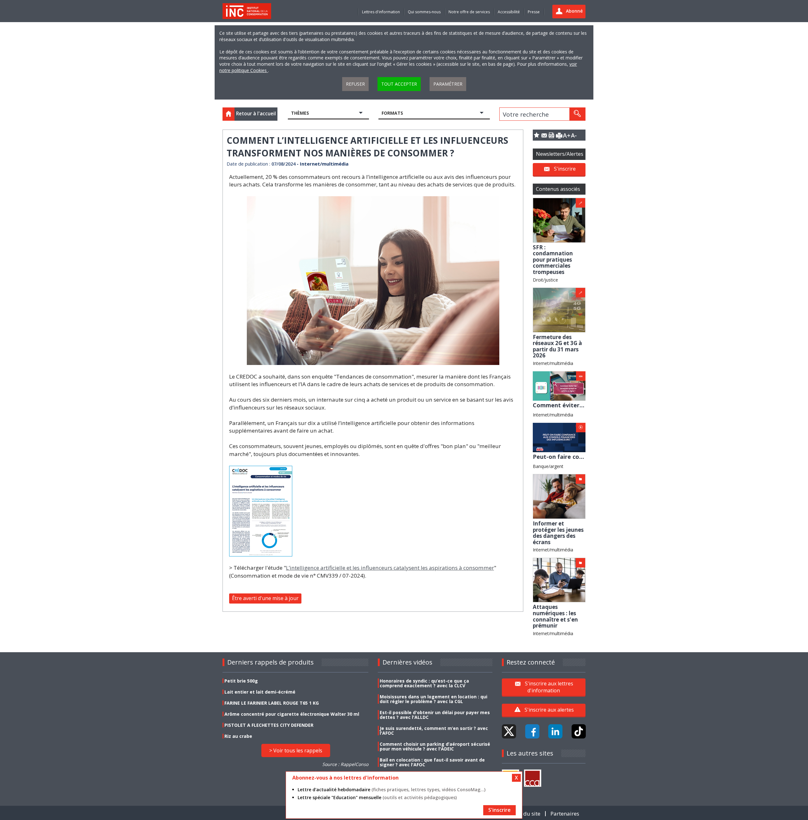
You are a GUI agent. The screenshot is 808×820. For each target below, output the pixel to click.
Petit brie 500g (241, 681)
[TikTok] (579, 731)
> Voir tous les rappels (295, 750)
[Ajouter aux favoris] (536, 135)
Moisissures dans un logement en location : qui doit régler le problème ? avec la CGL (433, 699)
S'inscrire (565, 168)
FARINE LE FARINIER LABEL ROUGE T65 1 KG (271, 703)
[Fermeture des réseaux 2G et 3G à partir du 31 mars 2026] (559, 310)
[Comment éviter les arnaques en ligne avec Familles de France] (559, 385)
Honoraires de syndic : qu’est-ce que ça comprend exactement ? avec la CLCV (424, 683)
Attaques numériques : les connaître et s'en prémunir (555, 616)
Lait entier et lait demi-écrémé (259, 692)
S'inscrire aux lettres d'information (549, 687)
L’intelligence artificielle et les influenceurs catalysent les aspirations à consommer (390, 567)
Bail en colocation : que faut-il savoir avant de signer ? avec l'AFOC (432, 762)
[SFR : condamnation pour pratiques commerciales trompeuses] (559, 220)
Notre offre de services (469, 12)
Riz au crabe (238, 736)
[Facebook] (532, 731)
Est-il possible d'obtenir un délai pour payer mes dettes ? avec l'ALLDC (435, 714)
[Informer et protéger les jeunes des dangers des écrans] (559, 496)
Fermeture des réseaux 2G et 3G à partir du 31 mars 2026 (557, 346)
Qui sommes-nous (424, 12)
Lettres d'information (381, 12)
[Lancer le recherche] (577, 114)
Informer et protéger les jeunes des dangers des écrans (558, 533)
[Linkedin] (555, 731)
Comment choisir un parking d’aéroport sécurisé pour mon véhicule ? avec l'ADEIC (435, 746)
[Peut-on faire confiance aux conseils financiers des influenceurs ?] (559, 437)
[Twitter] (509, 731)
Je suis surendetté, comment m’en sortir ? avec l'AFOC (434, 730)
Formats (392, 113)
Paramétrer (447, 84)
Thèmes (300, 113)
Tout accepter (399, 84)
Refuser (355, 84)
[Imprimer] (559, 135)
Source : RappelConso (345, 764)
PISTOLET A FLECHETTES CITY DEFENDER (268, 725)
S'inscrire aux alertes (549, 709)
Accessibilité (509, 12)
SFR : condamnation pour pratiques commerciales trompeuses (553, 260)
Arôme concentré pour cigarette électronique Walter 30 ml (291, 714)
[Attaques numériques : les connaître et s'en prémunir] (559, 579)
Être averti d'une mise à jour (265, 598)
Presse (534, 12)
